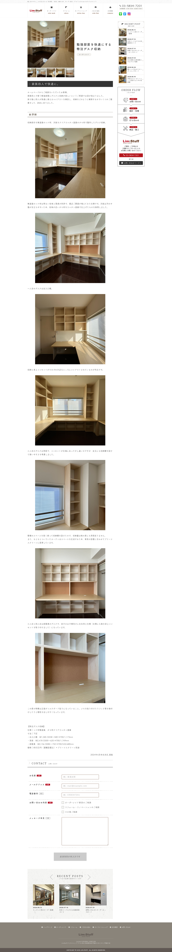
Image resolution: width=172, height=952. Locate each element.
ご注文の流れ (86, 927)
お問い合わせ (126, 927)
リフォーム (73, 927)
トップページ (47, 927)
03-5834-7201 (132, 5)
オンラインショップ (101, 927)
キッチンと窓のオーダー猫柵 (43, 910)
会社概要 (115, 927)
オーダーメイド (61, 927)
